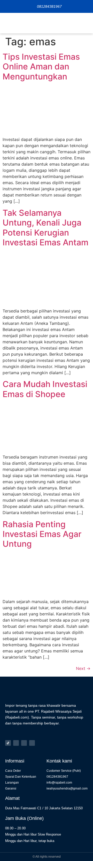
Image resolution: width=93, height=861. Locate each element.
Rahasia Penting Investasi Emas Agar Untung (42, 534)
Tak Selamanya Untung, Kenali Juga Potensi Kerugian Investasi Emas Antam (45, 227)
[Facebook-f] (24, 743)
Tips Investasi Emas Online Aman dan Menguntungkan (41, 67)
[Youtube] (32, 743)
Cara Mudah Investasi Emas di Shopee (45, 389)
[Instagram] (16, 743)
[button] (85, 23)
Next (83, 668)
